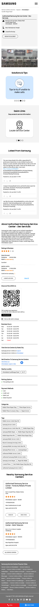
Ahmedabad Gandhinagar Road (10, 372)
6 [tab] (24, 96)
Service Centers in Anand (14, 569)
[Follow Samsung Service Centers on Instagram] (24, 599)
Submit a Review (8, 278)
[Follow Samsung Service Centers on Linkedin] (18, 599)
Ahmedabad (25, 10)
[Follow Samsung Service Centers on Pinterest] (21, 599)
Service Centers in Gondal (17, 583)
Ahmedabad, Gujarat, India (8, 364)
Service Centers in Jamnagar (18, 585)
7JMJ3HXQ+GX (5, 362)
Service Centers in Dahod (13, 578)
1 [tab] (14, 96)
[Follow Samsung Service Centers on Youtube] (27, 599)
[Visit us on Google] (12, 599)
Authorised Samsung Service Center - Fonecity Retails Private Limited (18, 485)
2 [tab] (16, 96)
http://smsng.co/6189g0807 (10, 169)
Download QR (6, 315)
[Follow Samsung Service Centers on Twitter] (15, 599)
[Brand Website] (29, 599)
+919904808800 (10, 540)
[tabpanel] (19, 87)
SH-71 (23, 372)
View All (26, 278)
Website (10, 515)
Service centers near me (8, 10)
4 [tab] (20, 96)
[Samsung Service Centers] (8, 3)
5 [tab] (22, 96)
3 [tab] (18, 96)
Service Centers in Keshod (17, 587)
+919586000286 (9, 502)
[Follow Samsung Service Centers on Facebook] (9, 599)
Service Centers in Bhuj (15, 576)
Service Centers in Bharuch (14, 574)
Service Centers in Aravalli (17, 571)
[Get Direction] (21, 363)
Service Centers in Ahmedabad (9, 567)
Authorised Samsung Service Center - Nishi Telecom (16, 524)
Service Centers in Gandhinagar (15, 580)
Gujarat (18, 10)
